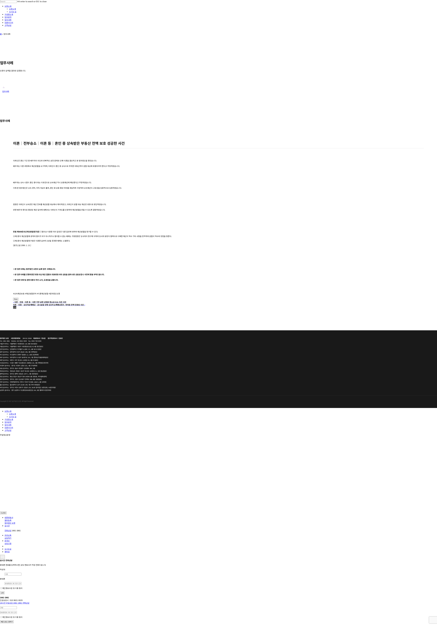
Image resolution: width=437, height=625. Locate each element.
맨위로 (7, 551)
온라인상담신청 (8, 542)
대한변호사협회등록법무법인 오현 (10, 520)
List (14, 307)
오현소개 (8, 411)
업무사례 (8, 424)
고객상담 (8, 430)
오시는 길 (12, 416)
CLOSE (3, 513)
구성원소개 (9, 419)
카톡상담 (26, 603)
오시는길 (8, 549)
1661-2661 (11, 603)
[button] (4, 86)
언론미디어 (9, 427)
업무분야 (8, 422)
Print (16, 299)
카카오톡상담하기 (8, 536)
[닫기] (2, 557)
